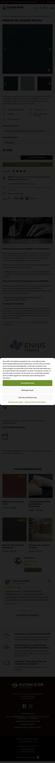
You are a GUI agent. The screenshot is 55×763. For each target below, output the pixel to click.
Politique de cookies (15, 402)
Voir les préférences (27, 397)
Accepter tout (27, 383)
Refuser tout (27, 390)
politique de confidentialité (35, 402)
